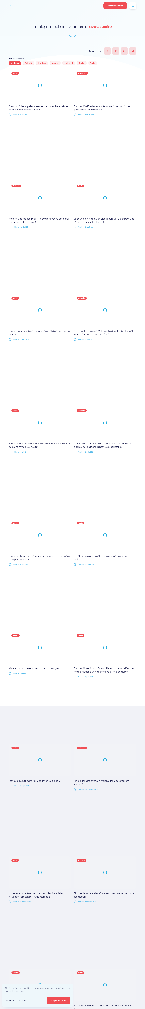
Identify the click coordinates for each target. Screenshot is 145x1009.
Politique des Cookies (16, 1000)
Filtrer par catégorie (16, 58)
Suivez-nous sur (95, 51)
